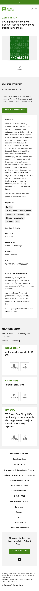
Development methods (15, 214)
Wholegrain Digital (16, 585)
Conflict (9, 207)
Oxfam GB (9, 246)
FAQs (11, 308)
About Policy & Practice (19, 502)
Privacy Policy (19, 522)
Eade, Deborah (11, 255)
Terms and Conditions (19, 528)
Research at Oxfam (19, 491)
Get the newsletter (19, 551)
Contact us (19, 507)
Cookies (19, 512)
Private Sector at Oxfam (18, 486)
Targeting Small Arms (14, 385)
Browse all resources (10, 341)
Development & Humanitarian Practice (19, 470)
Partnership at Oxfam (19, 480)
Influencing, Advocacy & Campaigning (19, 475)
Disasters (9, 221)
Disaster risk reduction (15, 218)
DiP (27, 214)
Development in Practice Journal (18, 210)
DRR (17, 221)
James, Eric (9, 236)
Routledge (18, 246)
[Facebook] (19, 559)
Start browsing (19, 459)
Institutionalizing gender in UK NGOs (19, 354)
